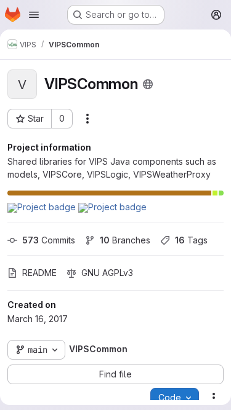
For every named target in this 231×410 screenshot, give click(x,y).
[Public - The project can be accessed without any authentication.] (148, 84)
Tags (191, 240)
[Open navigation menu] (34, 15)
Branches (125, 240)
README (39, 272)
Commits (48, 240)
